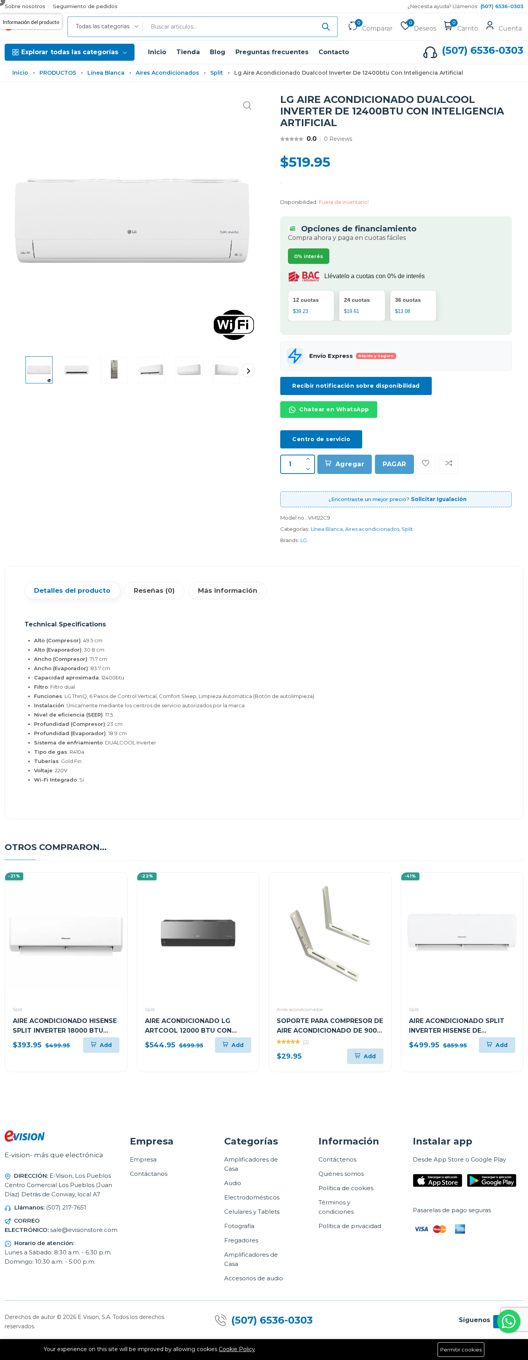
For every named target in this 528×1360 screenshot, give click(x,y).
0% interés (308, 256)
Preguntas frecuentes (271, 52)
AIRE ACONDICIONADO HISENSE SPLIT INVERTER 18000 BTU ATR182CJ (65, 1030)
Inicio (157, 52)
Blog (217, 52)
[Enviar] (326, 26)
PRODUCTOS (57, 72)
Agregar (350, 464)
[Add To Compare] (448, 464)
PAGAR (394, 464)
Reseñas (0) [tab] (154, 590)
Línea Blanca (105, 72)
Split (216, 72)
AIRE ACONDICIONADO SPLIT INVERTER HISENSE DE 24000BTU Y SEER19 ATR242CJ (460, 1030)
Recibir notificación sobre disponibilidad (356, 385)
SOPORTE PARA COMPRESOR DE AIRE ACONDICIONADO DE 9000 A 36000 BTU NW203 (330, 1030)
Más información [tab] (227, 590)
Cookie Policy (237, 1349)
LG (303, 540)
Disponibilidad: (298, 202)
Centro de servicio (321, 439)
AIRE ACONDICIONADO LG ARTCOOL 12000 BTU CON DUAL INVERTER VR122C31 (188, 1030)
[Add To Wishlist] (425, 464)
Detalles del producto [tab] (72, 590)
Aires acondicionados (167, 72)
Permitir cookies (461, 1349)
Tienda (188, 52)
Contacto (334, 52)
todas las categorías (69, 52)
